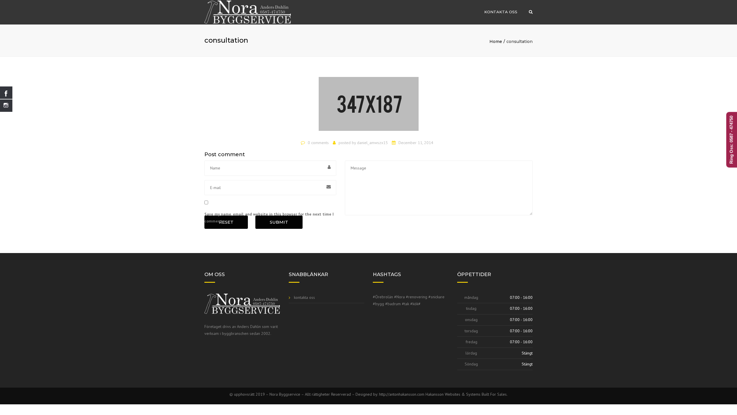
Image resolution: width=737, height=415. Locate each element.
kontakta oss (500, 12)
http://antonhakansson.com (402, 394)
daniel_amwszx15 (372, 142)
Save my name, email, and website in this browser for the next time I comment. (269, 218)
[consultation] (369, 106)
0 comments (318, 142)
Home (495, 41)
